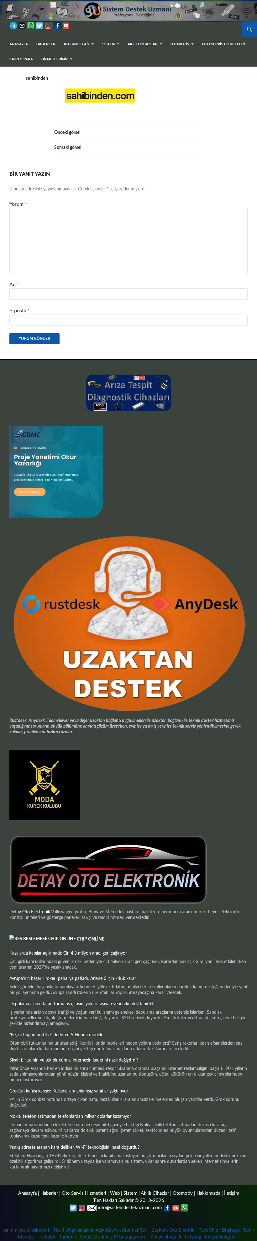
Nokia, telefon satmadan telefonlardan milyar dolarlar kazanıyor (70, 1116)
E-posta (19, 310)
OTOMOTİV (179, 44)
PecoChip (208, 1230)
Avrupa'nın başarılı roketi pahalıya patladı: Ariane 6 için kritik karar (72, 978)
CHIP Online (90, 939)
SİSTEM (108, 44)
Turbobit (47, 1237)
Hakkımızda (208, 1193)
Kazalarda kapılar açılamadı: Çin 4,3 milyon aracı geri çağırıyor (68, 953)
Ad (14, 284)
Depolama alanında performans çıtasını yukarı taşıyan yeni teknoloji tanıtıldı (81, 1004)
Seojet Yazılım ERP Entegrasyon (112, 1237)
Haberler (45, 44)
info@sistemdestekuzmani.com (130, 1207)
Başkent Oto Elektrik (173, 1230)
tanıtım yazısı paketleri (26, 1230)
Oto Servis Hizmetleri (223, 44)
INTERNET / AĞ (76, 44)
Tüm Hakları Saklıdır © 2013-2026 (128, 1200)
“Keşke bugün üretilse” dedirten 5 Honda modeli (55, 1035)
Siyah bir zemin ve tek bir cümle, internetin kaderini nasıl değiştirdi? (73, 1060)
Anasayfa (18, 44)
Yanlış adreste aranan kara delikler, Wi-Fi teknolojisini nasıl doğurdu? (74, 1147)
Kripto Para (21, 59)
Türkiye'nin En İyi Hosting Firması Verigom (193, 1237)
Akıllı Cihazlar (143, 44)
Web (115, 1193)
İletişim (231, 1193)
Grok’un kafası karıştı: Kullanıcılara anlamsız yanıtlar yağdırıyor (68, 1091)
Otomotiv (183, 1193)
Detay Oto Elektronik (29, 912)
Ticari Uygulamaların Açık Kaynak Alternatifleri (100, 1230)
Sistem (130, 1193)
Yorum (18, 204)
